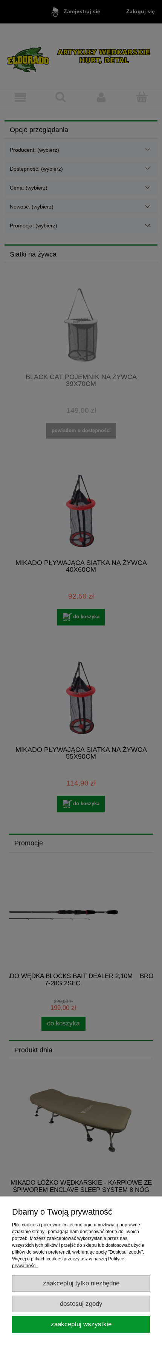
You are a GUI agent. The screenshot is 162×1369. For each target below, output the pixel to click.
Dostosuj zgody (81, 1303)
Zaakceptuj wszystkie (81, 1324)
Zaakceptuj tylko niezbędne (81, 1283)
